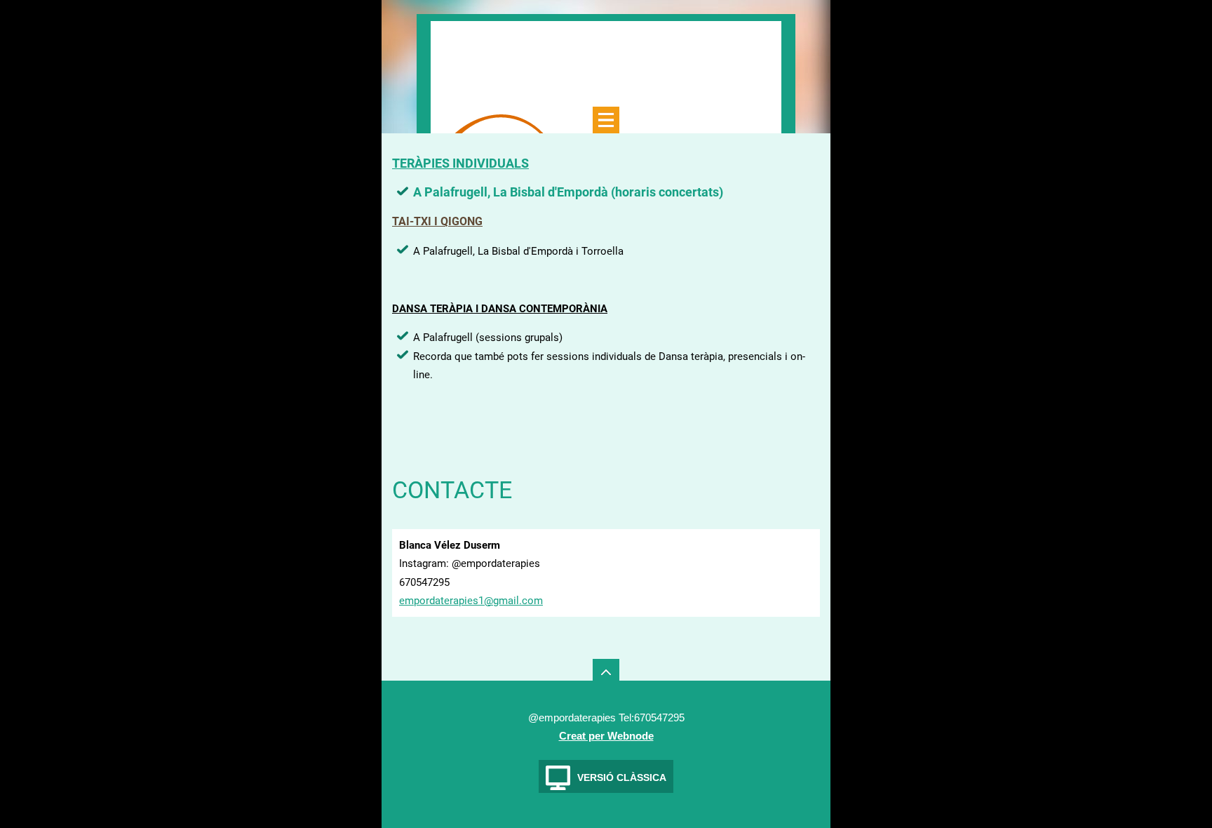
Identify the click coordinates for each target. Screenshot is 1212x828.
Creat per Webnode (606, 736)
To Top (606, 672)
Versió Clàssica (621, 777)
